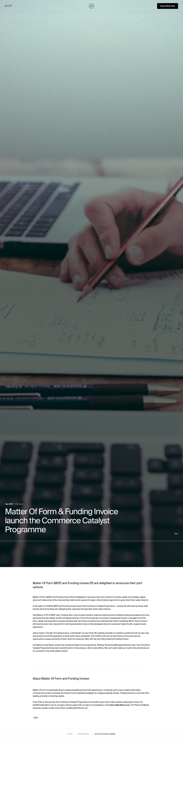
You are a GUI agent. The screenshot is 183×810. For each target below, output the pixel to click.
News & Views (83, 734)
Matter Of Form (39, 597)
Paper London (55, 645)
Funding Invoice (63, 597)
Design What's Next (167, 6)
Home (70, 734)
